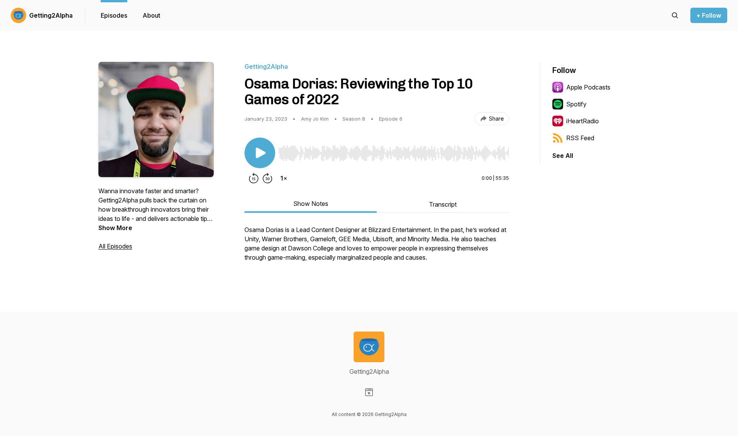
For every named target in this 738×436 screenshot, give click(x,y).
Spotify (576, 104)
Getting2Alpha (51, 15)
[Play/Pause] (259, 153)
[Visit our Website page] (369, 392)
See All (562, 155)
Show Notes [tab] (310, 203)
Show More (115, 228)
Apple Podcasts (588, 87)
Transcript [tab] (443, 204)
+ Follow (708, 15)
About (151, 15)
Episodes (114, 15)
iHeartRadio (582, 121)
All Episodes (115, 246)
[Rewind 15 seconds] (253, 178)
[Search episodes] (675, 15)
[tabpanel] (376, 247)
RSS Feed (580, 138)
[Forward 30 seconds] (267, 178)
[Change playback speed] (283, 178)
